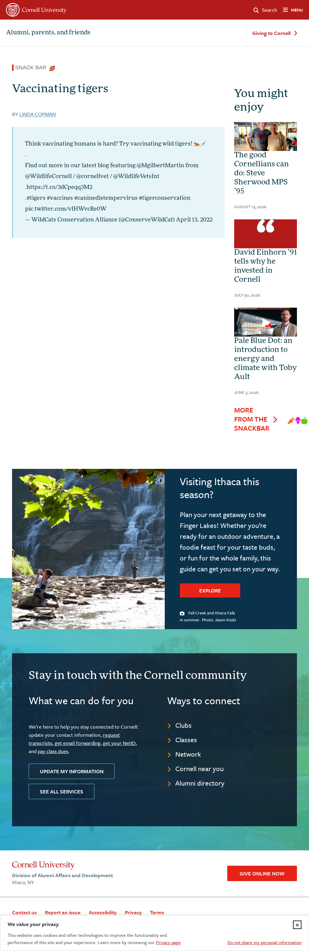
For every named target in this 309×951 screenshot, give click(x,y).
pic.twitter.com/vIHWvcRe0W (66, 209)
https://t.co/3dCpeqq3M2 (59, 187)
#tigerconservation (164, 198)
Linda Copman (37, 114)
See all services (61, 791)
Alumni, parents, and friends (48, 33)
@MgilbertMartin (160, 166)
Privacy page (168, 942)
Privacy (133, 912)
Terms (157, 912)
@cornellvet (92, 177)
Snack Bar (32, 67)
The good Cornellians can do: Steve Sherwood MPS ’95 (261, 173)
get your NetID (119, 743)
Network (188, 754)
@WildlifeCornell (48, 177)
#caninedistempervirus (106, 198)
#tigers (36, 198)
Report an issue (63, 912)
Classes (186, 740)
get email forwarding (77, 743)
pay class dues (53, 751)
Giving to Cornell (271, 33)
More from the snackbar (251, 419)
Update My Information (72, 771)
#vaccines (60, 198)
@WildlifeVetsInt (136, 177)
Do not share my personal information (264, 942)
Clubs (183, 725)
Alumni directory (200, 783)
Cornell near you (199, 769)
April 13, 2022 (194, 220)
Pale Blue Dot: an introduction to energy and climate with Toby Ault (265, 359)
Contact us (24, 912)
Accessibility (103, 912)
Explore (210, 590)
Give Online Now (262, 873)
